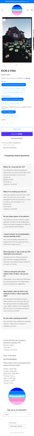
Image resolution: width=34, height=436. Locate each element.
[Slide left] (13, 65)
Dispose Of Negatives (10, 116)
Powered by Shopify (20, 432)
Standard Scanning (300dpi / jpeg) (14, 88)
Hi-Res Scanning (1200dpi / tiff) (13, 92)
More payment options (17, 138)
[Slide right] (21, 65)
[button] (2, 10)
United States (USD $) (16, 426)
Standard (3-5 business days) (12, 99)
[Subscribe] (29, 415)
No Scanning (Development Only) (13, 84)
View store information (9, 147)
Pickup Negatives (8, 112)
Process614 (15, 432)
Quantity (3, 119)
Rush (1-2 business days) (11, 103)
